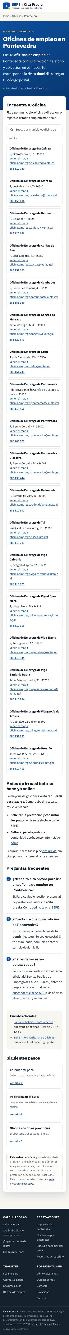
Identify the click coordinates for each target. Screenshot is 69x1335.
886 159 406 (17, 201)
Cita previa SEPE (12, 1286)
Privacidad (43, 1292)
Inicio (6, 16)
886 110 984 (17, 699)
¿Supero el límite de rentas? (14, 1243)
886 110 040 (17, 169)
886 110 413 (17, 768)
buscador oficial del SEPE (29, 993)
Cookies (41, 1298)
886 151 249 (17, 372)
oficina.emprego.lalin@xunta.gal (30, 366)
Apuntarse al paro (13, 1280)
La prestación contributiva (45, 1226)
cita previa (49, 851)
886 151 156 (17, 303)
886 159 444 (17, 478)
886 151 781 (17, 736)
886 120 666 (17, 233)
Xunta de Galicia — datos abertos (33, 1022)
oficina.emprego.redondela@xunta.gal (34, 504)
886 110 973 (17, 584)
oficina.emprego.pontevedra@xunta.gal (34, 435)
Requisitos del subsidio (50, 1257)
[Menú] (62, 6)
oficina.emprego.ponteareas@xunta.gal (34, 403)
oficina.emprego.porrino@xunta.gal (32, 763)
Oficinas (16, 16)
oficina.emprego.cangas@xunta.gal (32, 334)
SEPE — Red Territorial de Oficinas (34, 1038)
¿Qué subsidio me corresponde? (13, 1233)
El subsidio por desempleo (45, 1237)
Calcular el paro (12, 1224)
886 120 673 (17, 339)
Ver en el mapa (19, 158)
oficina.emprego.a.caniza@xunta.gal (32, 163)
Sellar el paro (10, 1274)
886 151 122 (17, 270)
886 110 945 (17, 658)
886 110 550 (17, 409)
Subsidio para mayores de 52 (50, 1248)
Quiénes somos (46, 1280)
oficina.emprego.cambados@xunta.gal (34, 297)
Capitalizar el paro (13, 1252)
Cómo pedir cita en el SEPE (41, 907)
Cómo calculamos (47, 1274)
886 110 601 (17, 510)
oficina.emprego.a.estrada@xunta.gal (33, 195)
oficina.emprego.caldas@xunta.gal (31, 264)
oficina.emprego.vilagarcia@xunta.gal (33, 730)
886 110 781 (17, 543)
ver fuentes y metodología (45, 1324)
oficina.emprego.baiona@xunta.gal (31, 227)
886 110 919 (17, 625)
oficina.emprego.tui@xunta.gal (29, 537)
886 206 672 (17, 441)
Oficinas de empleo (14, 1292)
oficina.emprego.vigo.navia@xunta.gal (33, 652)
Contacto (42, 1286)
